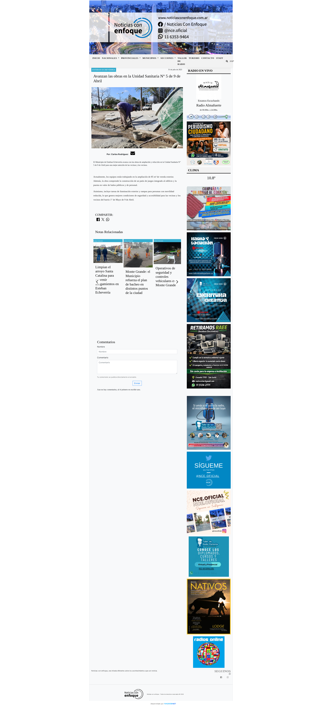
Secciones (167, 58)
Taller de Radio (182, 61)
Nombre (101, 346)
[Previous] (97, 282)
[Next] (177, 282)
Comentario (102, 357)
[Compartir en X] (103, 220)
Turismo (194, 58)
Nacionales (110, 58)
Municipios (150, 58)
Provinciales (130, 58)
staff (219, 58)
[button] (227, 61)
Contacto (207, 58)
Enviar (137, 383)
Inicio (96, 58)
